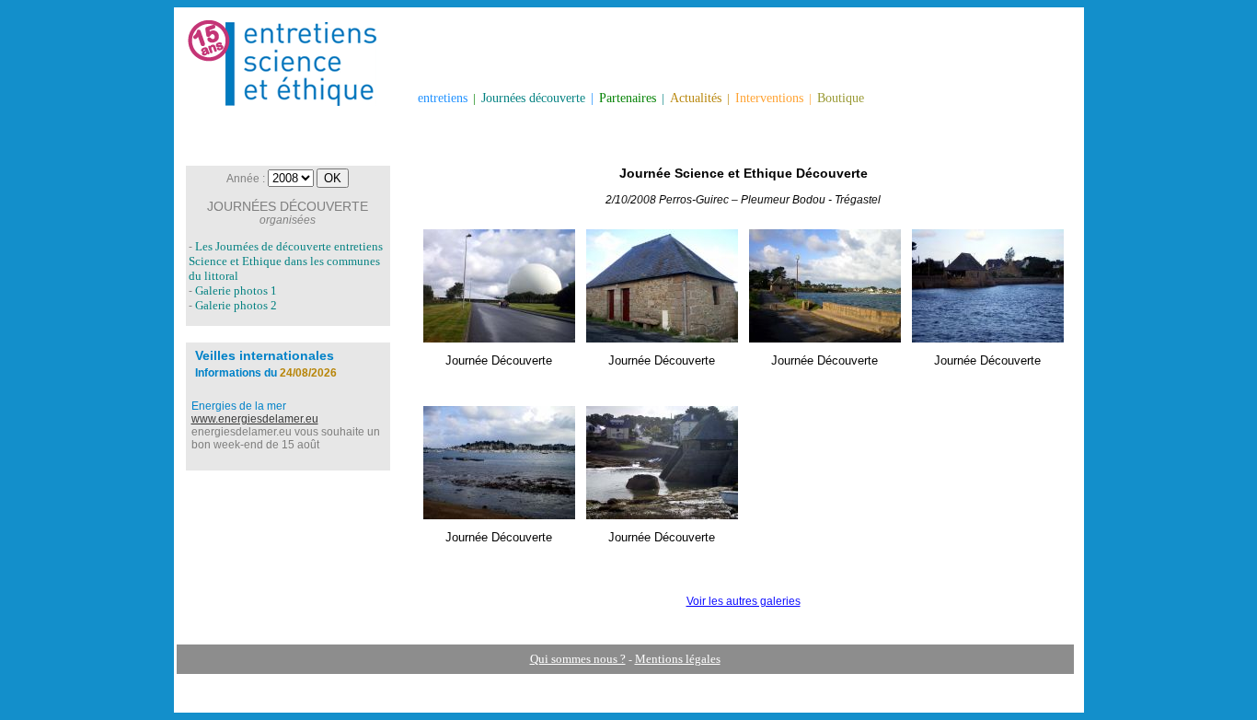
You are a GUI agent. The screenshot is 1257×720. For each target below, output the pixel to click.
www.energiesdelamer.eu (254, 418)
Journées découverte (533, 98)
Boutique (840, 98)
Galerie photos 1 (236, 290)
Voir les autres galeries (743, 601)
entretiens (442, 98)
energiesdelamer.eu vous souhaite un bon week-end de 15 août (285, 438)
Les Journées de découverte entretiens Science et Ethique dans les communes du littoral (286, 261)
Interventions (769, 98)
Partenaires (627, 98)
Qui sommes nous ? (578, 659)
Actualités (695, 98)
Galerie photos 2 (236, 305)
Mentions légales (678, 659)
